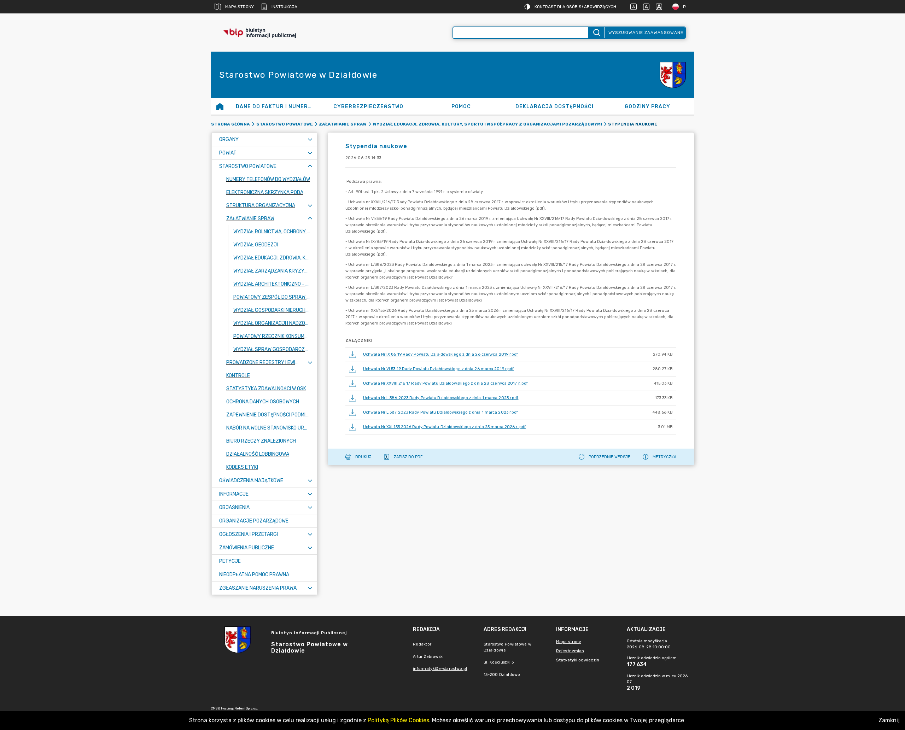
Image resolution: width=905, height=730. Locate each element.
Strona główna (230, 124)
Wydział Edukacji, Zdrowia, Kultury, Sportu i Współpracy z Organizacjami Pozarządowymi (487, 124)
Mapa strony (239, 6)
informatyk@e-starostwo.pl (440, 668)
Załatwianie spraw (343, 124)
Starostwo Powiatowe (284, 124)
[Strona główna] (220, 106)
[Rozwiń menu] (310, 139)
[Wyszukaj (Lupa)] (596, 32)
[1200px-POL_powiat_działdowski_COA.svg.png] (673, 75)
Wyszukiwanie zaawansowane (645, 32)
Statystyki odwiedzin (577, 660)
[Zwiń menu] (310, 166)
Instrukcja (284, 6)
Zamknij (889, 720)
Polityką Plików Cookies (398, 720)
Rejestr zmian (570, 650)
